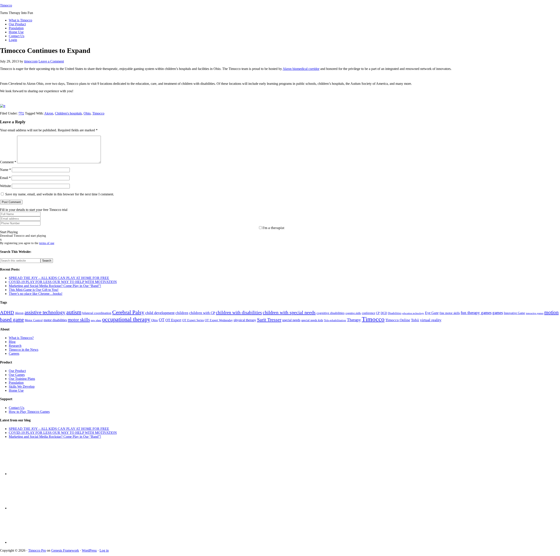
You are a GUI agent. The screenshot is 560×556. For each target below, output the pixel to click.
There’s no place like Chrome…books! (35, 293)
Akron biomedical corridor (301, 69)
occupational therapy (126, 319)
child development (160, 313)
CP (378, 313)
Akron (48, 113)
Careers (14, 353)
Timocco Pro (37, 550)
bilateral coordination (96, 313)
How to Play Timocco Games (29, 412)
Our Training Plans (22, 379)
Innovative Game (514, 313)
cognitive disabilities (331, 313)
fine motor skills (449, 313)
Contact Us (16, 408)
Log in (104, 550)
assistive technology (44, 312)
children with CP (202, 313)
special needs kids (312, 320)
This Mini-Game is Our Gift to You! (33, 290)
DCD (384, 313)
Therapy (354, 320)
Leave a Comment (51, 61)
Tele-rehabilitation (335, 320)
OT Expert (173, 320)
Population (16, 382)
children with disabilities (239, 312)
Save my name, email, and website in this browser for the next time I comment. (59, 194)
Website (5, 186)
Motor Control (34, 320)
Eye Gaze (432, 313)
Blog (12, 342)
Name (5, 170)
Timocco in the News (23, 349)
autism (73, 312)
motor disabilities (55, 320)
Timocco (6, 5)
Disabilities (394, 313)
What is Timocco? (21, 338)
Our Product (17, 371)
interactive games (534, 313)
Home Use (16, 390)
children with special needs (289, 312)
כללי (21, 113)
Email (5, 178)
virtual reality (430, 320)
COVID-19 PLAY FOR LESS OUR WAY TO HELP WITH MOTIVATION (63, 282)
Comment (8, 162)
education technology (413, 313)
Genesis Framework (65, 550)
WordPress (89, 550)
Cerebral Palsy (128, 312)
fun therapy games (476, 312)
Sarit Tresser (269, 319)
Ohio (87, 113)
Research (15, 346)
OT (161, 320)
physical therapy (245, 320)
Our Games (17, 375)
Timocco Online (397, 320)
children (181, 313)
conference (368, 313)
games (497, 312)
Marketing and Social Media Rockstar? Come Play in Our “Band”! (55, 286)
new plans (96, 320)
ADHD (7, 312)
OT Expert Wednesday (219, 320)
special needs (291, 320)
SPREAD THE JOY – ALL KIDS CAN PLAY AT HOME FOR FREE (59, 278)
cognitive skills (353, 313)
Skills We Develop (22, 386)
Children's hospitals (68, 113)
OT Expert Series (193, 320)
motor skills (79, 319)
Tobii (415, 320)
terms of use (46, 243)
